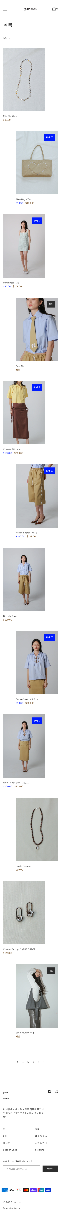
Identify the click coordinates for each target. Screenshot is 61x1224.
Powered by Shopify (11, 1208)
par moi (17, 1202)
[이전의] (12, 1062)
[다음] (49, 1062)
